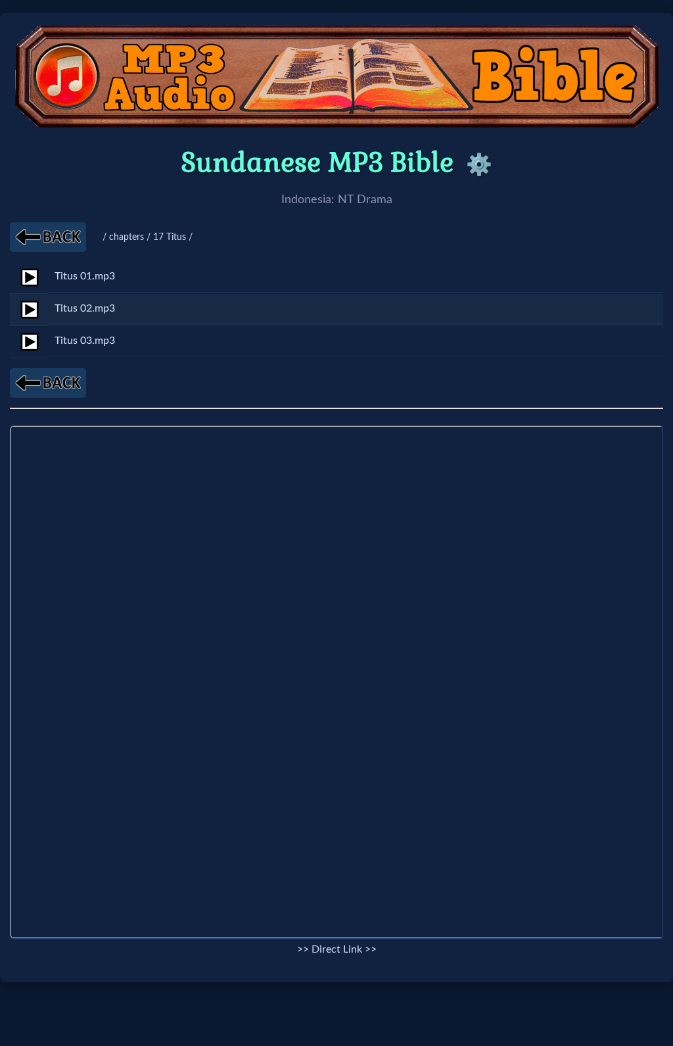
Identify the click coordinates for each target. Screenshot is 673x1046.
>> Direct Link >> (337, 949)
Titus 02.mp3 (85, 308)
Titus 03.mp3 (85, 340)
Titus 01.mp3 (85, 276)
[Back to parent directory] (48, 237)
